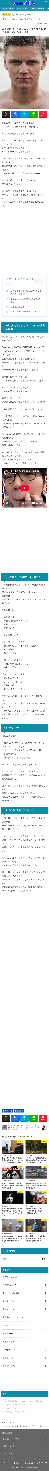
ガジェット (7, 15)
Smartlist (19, 1468)
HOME (6, 1422)
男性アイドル (9, 1341)
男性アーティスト (11, 1301)
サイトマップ (8, 1453)
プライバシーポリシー (12, 1439)
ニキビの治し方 (17, 306)
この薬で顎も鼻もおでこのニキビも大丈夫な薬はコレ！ (26, 292)
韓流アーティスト (11, 1325)
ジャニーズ (8, 1358)
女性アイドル (9, 1366)
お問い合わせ (8, 1446)
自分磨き (20, 1111)
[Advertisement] (24, 242)
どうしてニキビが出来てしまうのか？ (25, 300)
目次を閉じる (38, 282)
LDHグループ (9, 1350)
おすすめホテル (22, 8)
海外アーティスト (11, 1333)
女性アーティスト (11, 1309)
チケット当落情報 (38, 8)
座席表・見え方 (8, 8)
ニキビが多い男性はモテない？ (24, 311)
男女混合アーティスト (13, 1317)
